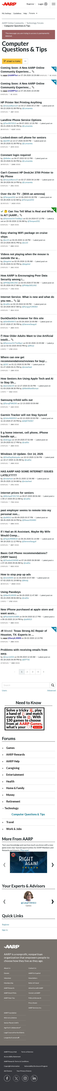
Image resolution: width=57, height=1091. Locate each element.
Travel (10, 822)
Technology (12, 808)
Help (25, 13)
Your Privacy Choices (24, 1071)
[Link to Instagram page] (25, 1078)
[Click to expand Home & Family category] (4, 788)
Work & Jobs (14, 828)
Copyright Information (12, 1066)
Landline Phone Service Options (21, 120)
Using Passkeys (11, 592)
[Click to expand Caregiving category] (4, 768)
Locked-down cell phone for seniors (23, 137)
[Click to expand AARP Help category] (4, 761)
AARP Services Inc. (35, 1008)
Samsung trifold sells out (17, 399)
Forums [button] (32, 13)
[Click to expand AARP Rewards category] (4, 755)
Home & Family (15, 788)
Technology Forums (35, 23)
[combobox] (28, 685)
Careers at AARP (34, 993)
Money (10, 794)
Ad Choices (8, 1071)
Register (5, 924)
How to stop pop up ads (16, 574)
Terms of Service (27, 1052)
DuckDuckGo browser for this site (22, 318)
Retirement (13, 801)
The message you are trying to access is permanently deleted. (27, 34)
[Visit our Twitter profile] (16, 1078)
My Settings (6, 13)
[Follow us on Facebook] (7, 1078)
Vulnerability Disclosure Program (36, 1066)
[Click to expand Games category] (4, 748)
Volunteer (7, 978)
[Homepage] (9, 4)
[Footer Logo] (28, 947)
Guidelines (17, 13)
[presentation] (4, 863)
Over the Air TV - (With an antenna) (23, 193)
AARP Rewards (15, 754)
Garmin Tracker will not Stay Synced (24, 414)
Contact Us (32, 968)
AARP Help (12, 761)
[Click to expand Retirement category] (4, 802)
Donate (6, 973)
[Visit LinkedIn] (34, 1078)
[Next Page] (43, 671)
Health (10, 781)
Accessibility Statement (12, 1057)
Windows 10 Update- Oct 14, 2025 (22, 453)
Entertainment (15, 774)
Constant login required (16, 155)
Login (40, 4)
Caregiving (12, 768)
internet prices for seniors (17, 492)
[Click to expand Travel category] (4, 822)
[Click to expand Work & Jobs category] (4, 829)
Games (10, 747)
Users (4, 690)
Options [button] (25, 61)
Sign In (5, 930)
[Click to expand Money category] (4, 795)
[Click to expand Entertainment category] (4, 775)
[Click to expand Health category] (4, 782)
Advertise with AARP (35, 988)
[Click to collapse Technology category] (3, 808)
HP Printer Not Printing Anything (21, 102)
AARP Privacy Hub (10, 1052)
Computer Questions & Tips (28, 814)
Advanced (51, 690)
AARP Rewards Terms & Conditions (16, 1061)
